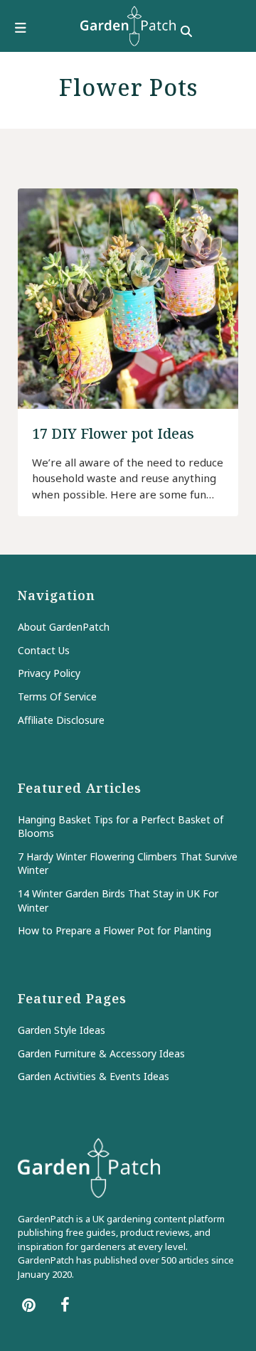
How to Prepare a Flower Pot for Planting (114, 930)
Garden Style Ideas (61, 1030)
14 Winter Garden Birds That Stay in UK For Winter (118, 900)
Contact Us (44, 650)
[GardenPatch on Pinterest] (29, 1304)
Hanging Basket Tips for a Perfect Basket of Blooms (120, 826)
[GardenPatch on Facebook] (65, 1304)
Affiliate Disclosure (61, 720)
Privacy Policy (49, 673)
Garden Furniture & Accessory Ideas (101, 1053)
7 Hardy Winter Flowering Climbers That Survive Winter (128, 863)
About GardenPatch (64, 627)
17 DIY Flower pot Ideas (113, 433)
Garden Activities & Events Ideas (93, 1076)
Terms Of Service (57, 696)
